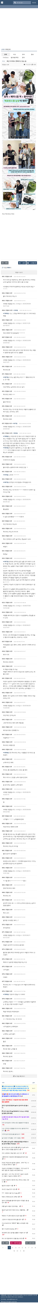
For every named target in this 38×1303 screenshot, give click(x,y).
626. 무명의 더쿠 (7, 513)
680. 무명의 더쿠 (7, 1008)
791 (3, 1125)
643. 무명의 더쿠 (7, 702)
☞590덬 (6, 313)
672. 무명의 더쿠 (7, 942)
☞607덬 (6, 377)
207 (3, 1234)
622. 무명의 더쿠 (7, 479)
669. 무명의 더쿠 (7, 917)
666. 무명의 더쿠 (7, 892)
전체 (5, 54)
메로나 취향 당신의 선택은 (10, 1197)
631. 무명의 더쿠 (7, 551)
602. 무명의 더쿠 (7, 293)
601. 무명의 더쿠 (7, 276)
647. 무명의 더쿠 (7, 734)
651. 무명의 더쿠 (7, 766)
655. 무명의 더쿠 (7, 799)
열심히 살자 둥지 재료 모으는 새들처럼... (14, 1210)
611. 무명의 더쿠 (7, 374)
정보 (32, 54)
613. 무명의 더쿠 (7, 391)
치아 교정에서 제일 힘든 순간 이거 (12, 1153)
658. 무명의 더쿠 (7, 823)
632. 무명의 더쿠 (7, 558)
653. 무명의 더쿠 (7, 781)
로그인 (34, 2)
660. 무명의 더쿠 (7, 843)
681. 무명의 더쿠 (7, 1016)
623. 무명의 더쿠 (7, 486)
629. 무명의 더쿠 (7, 536)
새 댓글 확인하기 (19, 1076)
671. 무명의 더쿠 (7, 932)
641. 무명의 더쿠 (7, 678)
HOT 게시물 (17, 1243)
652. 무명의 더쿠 (7, 774)
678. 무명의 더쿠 (7, 991)
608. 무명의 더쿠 (7, 347)
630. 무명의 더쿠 (7, 543)
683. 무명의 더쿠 (7, 1031)
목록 (6, 263)
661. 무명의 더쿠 (7, 850)
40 (25, 1238)
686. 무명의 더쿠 (7, 1053)
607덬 (15, 423)
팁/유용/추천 (14, 57)
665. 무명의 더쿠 (7, 885)
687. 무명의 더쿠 (7, 1060)
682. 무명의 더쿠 (7, 1023)
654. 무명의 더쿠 (7, 789)
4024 (22, 1138)
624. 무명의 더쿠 (7, 496)
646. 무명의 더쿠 (7, 727)
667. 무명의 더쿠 (7, 900)
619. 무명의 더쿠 (7, 457)
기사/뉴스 (6, 57)
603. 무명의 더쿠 (7, 300)
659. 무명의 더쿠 (7, 831)
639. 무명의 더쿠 (7, 659)
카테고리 (6, 49)
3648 (22, 1134)
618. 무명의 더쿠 (7, 433)
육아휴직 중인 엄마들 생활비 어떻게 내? (14, 1232)
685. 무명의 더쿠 (7, 1045)
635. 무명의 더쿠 (7, 622)
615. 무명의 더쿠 (7, 406)
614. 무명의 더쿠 (7, 398)
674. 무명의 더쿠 (7, 959)
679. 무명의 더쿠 (7, 998)
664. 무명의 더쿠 (7, 877)
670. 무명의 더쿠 (7, 924)
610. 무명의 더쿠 (7, 366)
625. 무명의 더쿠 (7, 506)
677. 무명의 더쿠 (7, 981)
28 (21, 1197)
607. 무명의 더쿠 (7, 337)
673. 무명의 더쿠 (7, 949)
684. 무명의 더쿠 (7, 1038)
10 (26, 1153)
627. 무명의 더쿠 (7, 521)
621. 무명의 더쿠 (7, 471)
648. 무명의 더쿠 (7, 742)
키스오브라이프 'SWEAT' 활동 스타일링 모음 (15, 1223)
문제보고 (20, 1297)
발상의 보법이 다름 (7, 1185)
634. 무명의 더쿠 (7, 612)
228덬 (16, 310)
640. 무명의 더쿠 (7, 666)
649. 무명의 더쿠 (7, 749)
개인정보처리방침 (17, 1295)
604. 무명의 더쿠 (7, 310)
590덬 (16, 433)
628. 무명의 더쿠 (7, 528)
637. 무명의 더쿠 (7, 641)
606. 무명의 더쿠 (7, 330)
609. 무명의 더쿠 (7, 357)
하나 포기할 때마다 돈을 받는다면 (12, 1238)
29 (18, 1189)
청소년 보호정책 (28, 1295)
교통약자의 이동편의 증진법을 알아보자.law (15, 1157)
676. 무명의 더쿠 (7, 974)
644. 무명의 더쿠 (7, 712)
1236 (18, 1143)
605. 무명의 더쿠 (7, 320)
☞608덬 (6, 752)
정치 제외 (31, 1243)
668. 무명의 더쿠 (7, 909)
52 (8, 1202)
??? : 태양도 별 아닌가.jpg (10, 1193)
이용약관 (9, 1295)
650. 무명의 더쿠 (7, 759)
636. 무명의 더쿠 (7, 632)
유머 (23, 54)
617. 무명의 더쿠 (7, 423)
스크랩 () (33, 263)
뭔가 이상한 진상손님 (8, 1229)
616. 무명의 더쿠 (7, 416)
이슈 (14, 54)
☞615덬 (5, 475)
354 (28, 1090)
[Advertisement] (19, 29)
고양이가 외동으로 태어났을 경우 (11, 1219)
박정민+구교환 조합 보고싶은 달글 (12, 1215)
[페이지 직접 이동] (17, 1251)
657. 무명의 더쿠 (7, 816)
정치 (23, 57)
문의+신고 (14, 1297)
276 (8, 1130)
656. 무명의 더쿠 (7, 806)
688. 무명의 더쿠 (7, 1068)
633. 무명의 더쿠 (7, 602)
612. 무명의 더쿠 (7, 384)
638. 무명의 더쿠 (7, 651)
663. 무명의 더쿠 (7, 868)
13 (25, 1219)
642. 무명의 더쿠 (7, 692)
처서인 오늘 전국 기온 (8, 1189)
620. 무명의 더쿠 (7, 464)
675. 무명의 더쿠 (7, 966)
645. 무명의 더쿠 (7, 719)
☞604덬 (6, 448)
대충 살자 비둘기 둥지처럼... (10, 1206)
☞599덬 (6, 436)
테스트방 (8, 1297)
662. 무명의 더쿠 (7, 858)
